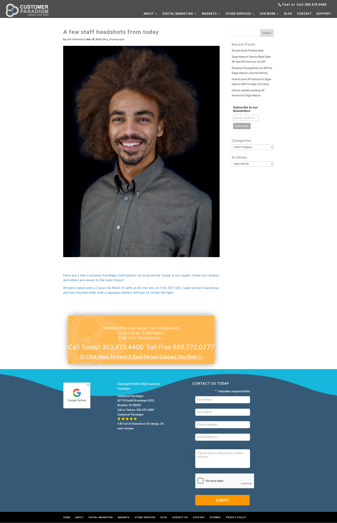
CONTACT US (180, 517)
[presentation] (225, 481)
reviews (129, 428)
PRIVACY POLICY (236, 517)
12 (159, 249)
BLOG (288, 13)
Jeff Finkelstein (75, 39)
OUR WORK (267, 13)
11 (156, 249)
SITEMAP (215, 517)
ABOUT (149, 13)
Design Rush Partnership (247, 50)
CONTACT (304, 13)
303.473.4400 (315, 4)
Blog (105, 39)
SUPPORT (324, 13)
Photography (116, 39)
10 (153, 249)
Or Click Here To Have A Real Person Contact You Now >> (141, 356)
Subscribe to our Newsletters (245, 109)
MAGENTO (209, 13)
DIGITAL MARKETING (178, 13)
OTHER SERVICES (238, 13)
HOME (66, 517)
